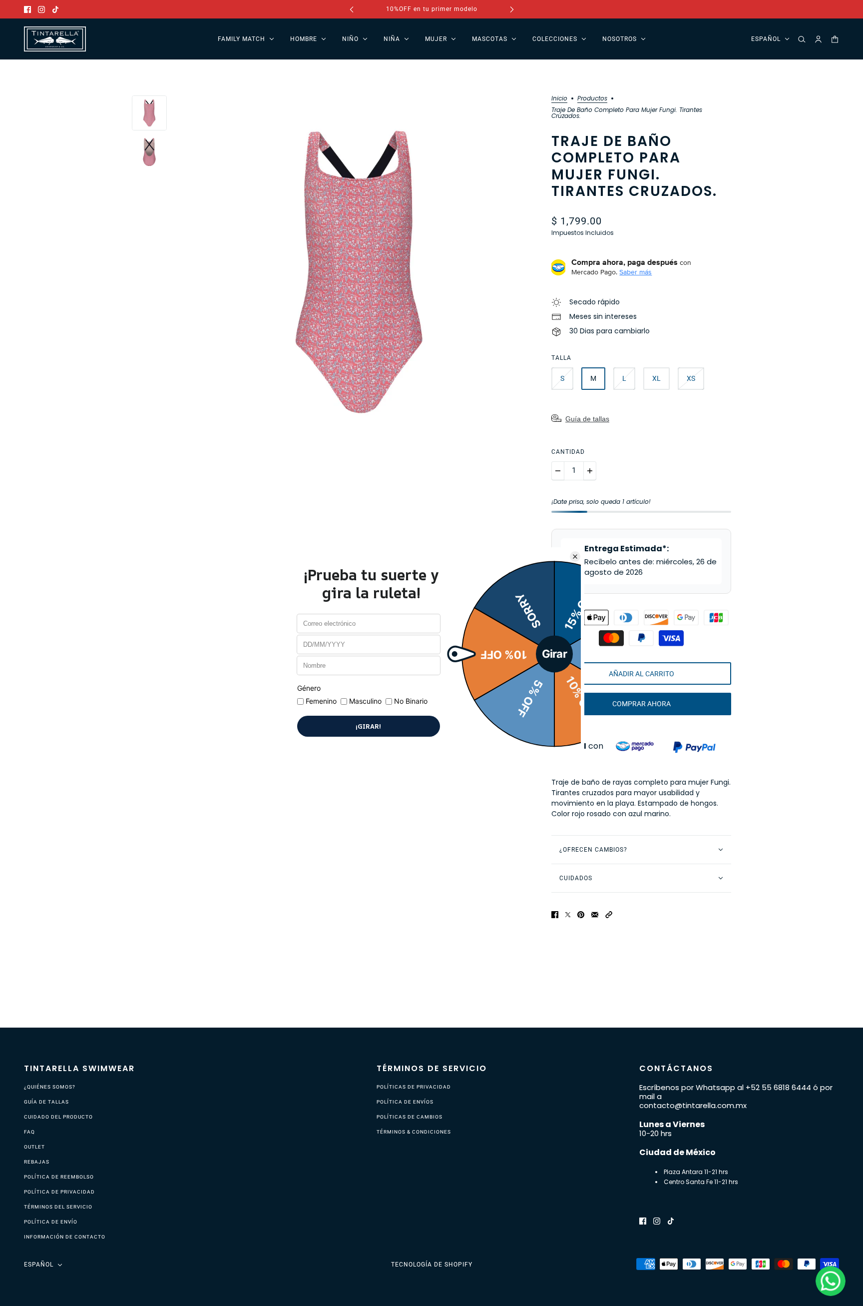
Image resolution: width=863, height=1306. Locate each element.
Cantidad (568, 451)
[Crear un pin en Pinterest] (580, 914)
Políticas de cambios (409, 1117)
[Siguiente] (512, 9)
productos (592, 98)
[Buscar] (802, 39)
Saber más (635, 272)
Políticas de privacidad (414, 1087)
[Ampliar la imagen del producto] (359, 271)
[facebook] (27, 9)
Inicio (559, 98)
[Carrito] (835, 39)
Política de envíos (405, 1102)
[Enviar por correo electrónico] (594, 914)
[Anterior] (352, 9)
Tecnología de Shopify (431, 1264)
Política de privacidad (59, 1192)
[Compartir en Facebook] (554, 914)
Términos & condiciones (414, 1132)
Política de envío (50, 1222)
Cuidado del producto (58, 1117)
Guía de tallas (587, 419)
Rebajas (36, 1162)
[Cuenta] (818, 39)
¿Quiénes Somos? (49, 1087)
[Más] (589, 470)
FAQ (29, 1132)
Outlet (34, 1147)
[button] (608, 914)
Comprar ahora (641, 704)
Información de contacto (64, 1237)
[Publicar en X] (567, 914)
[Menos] (557, 470)
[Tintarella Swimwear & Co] (55, 38)
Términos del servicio (58, 1207)
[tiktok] (55, 9)
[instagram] (41, 9)
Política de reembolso (59, 1177)
